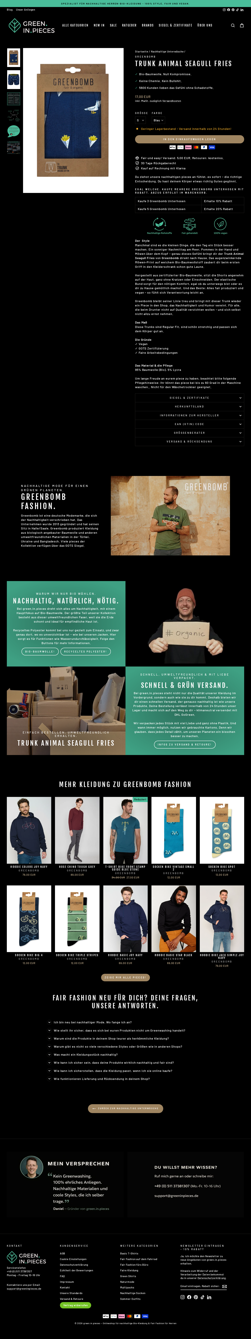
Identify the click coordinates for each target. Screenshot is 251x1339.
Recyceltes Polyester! (85, 651)
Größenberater (189, 432)
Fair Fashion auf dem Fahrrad (138, 1259)
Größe (141, 113)
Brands (148, 25)
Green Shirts (128, 1276)
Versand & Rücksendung (190, 441)
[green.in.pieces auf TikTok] (202, 1297)
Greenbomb (145, 56)
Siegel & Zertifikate (175, 25)
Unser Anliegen (25, 9)
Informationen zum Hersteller (189, 415)
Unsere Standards (71, 1293)
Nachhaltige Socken (132, 1293)
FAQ (62, 1276)
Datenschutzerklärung (74, 1264)
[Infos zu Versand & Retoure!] (185, 711)
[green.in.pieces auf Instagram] (182, 1297)
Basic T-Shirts (129, 1253)
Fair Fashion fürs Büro (134, 1264)
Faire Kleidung (129, 1270)
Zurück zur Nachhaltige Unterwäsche (128, 1108)
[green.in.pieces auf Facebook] (189, 1297)
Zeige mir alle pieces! (125, 977)
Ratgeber (129, 25)
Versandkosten (171, 100)
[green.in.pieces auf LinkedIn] (209, 1297)
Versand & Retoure (71, 1298)
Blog (10, 9)
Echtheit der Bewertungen (76, 1270)
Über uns (205, 25)
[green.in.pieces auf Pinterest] (196, 1297)
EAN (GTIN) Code (190, 424)
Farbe (157, 113)
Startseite (141, 51)
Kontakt (65, 1287)
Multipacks (127, 1287)
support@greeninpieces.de (24, 1288)
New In (99, 25)
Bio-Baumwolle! (40, 651)
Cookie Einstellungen (73, 1259)
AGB (62, 1253)
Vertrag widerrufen (75, 1305)
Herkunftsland (189, 406)
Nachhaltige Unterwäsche (167, 51)
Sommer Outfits (130, 1298)
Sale (113, 25)
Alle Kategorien (75, 25)
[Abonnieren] (224, 1286)
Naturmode (127, 1281)
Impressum (67, 1281)
